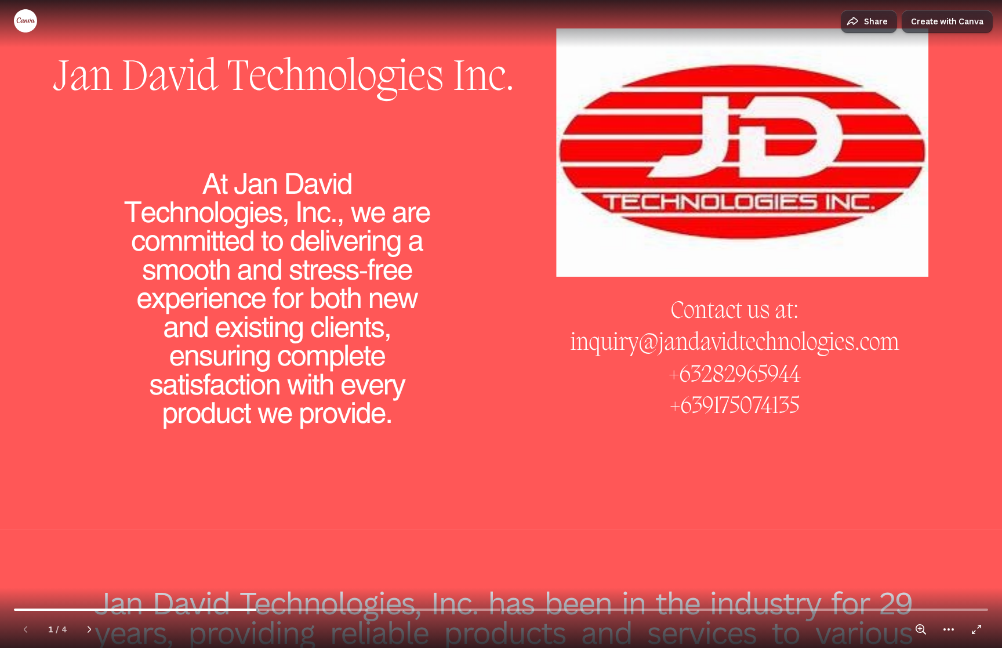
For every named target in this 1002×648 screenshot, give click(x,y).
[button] (869, 21)
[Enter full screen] (976, 629)
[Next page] (89, 629)
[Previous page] (25, 629)
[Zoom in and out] (920, 629)
